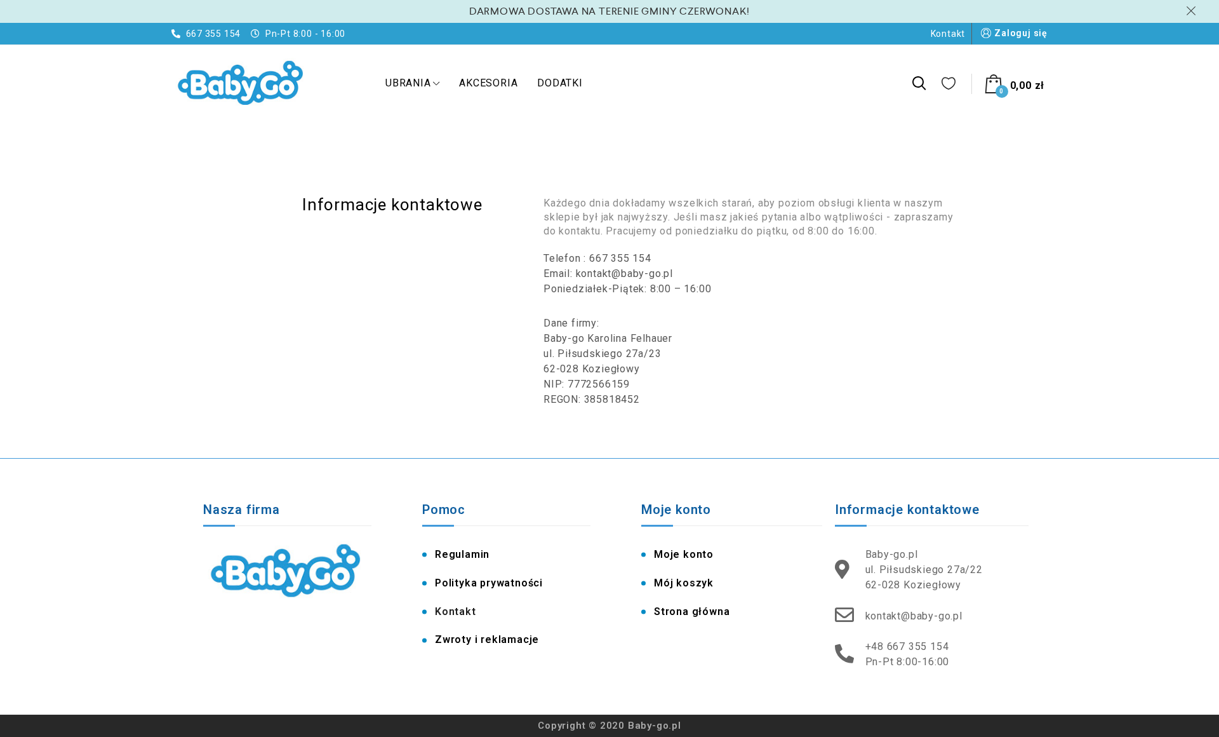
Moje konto (684, 554)
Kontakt (948, 34)
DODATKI (560, 83)
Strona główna (691, 611)
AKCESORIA (488, 83)
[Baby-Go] (241, 83)
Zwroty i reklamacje (487, 639)
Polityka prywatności (489, 583)
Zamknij (1193, 10)
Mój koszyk (684, 583)
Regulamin (462, 554)
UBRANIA (408, 83)
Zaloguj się (1021, 33)
